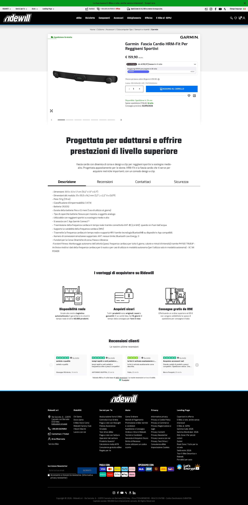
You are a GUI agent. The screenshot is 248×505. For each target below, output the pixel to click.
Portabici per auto (184, 459)
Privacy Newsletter (159, 435)
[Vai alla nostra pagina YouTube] (121, 492)
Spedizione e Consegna (135, 429)
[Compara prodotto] (195, 95)
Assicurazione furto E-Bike (110, 417)
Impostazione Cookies (160, 447)
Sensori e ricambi (142, 29)
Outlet (179, 441)
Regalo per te (105, 450)
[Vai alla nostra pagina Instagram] (113, 492)
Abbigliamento (134, 18)
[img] (158, 79)
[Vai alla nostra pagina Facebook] (117, 492)
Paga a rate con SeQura (109, 435)
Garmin (154, 29)
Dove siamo (79, 420)
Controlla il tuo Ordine (108, 420)
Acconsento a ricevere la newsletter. (72, 476)
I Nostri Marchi (80, 429)
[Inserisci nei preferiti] (189, 95)
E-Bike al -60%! (164, 18)
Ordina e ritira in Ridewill (135, 432)
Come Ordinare (131, 417)
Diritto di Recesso (132, 441)
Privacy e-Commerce (160, 423)
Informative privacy (159, 417)
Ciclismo (100, 29)
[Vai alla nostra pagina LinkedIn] (134, 492)
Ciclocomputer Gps (124, 29)
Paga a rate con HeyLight (110, 423)
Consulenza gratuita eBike (110, 447)
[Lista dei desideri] (235, 18)
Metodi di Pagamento (134, 420)
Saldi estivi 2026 (184, 450)
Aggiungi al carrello (173, 89)
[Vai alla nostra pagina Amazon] (130, 492)
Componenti (104, 18)
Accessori (118, 18)
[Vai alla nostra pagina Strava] (126, 492)
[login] (243, 18)
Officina (148, 18)
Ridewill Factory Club (82, 426)
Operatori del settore (108, 438)
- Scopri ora (149, 3)
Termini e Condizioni (133, 435)
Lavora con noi (80, 432)
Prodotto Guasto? (107, 441)
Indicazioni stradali (59, 424)
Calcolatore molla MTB (109, 444)
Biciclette (90, 18)
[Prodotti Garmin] (189, 37)
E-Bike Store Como (81, 423)
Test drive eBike (106, 432)
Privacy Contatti (158, 432)
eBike (79, 18)
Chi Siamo (78, 417)
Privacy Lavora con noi (160, 438)
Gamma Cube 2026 (185, 429)
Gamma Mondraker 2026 (187, 432)
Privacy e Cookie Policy (161, 420)
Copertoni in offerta (185, 417)
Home (92, 29)
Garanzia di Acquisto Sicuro (136, 438)
